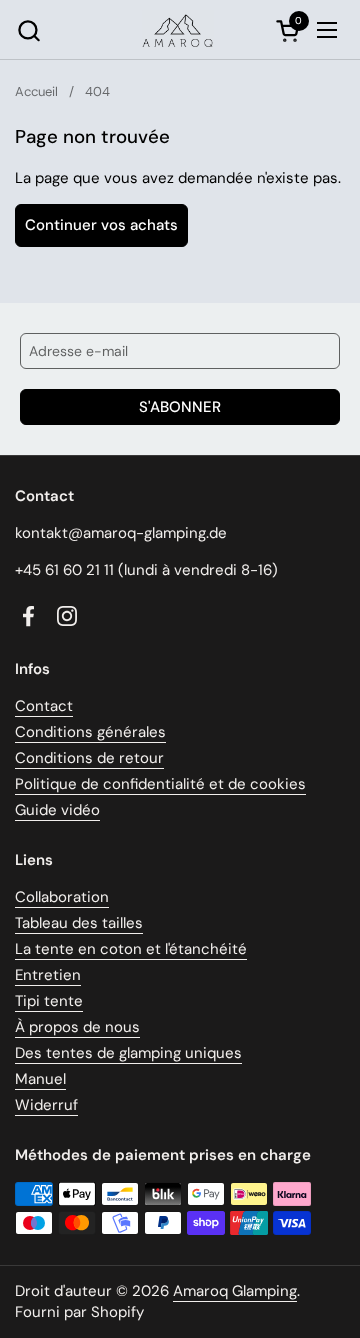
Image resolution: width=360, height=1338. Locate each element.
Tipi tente (49, 1001)
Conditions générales (90, 732)
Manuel (40, 1079)
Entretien (48, 975)
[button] (28, 30)
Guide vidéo (57, 810)
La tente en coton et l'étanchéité (131, 949)
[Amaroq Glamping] (177, 30)
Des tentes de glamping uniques (128, 1053)
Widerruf (46, 1105)
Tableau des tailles (79, 923)
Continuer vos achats (101, 225)
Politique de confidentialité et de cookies (160, 784)
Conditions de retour (89, 758)
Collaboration (62, 897)
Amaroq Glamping (235, 1291)
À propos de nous (77, 1027)
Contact (44, 706)
